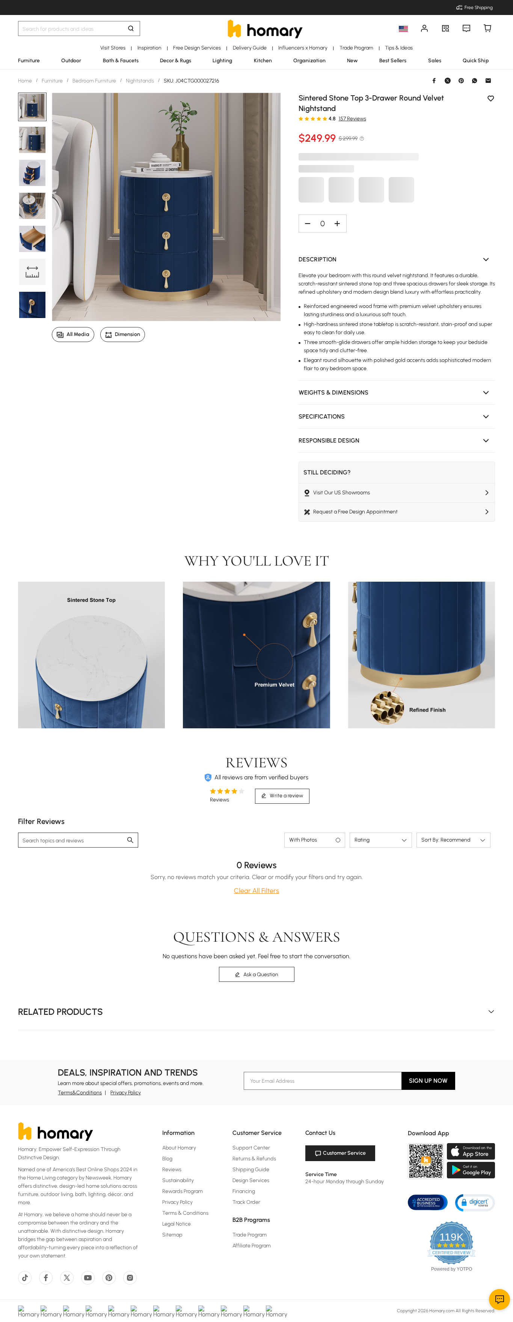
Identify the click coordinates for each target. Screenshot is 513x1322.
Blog (167, 1158)
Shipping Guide (250, 1169)
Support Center (251, 1148)
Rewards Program (182, 1191)
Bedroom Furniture (94, 81)
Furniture (52, 81)
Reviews (171, 1169)
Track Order (246, 1202)
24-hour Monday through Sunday (344, 1181)
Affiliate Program (251, 1245)
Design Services (250, 1180)
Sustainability (178, 1180)
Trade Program (249, 1235)
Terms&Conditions (80, 1092)
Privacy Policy (125, 1092)
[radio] (301, 118)
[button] (397, 260)
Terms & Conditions (185, 1213)
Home (25, 81)
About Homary (179, 1148)
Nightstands (140, 81)
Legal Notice (176, 1224)
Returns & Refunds (254, 1158)
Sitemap (172, 1235)
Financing (243, 1191)
